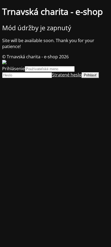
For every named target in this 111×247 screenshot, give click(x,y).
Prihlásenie (13, 69)
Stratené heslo (67, 75)
